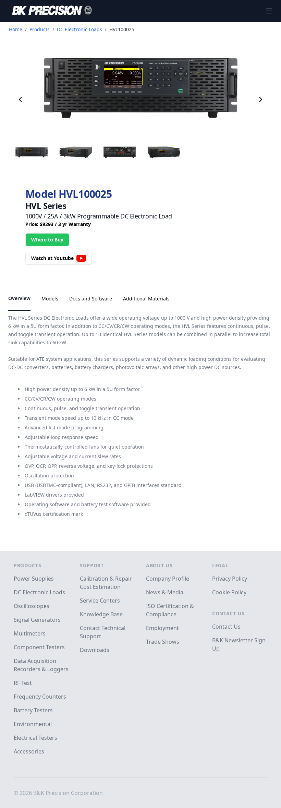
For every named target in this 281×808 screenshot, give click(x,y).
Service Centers (100, 600)
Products (39, 29)
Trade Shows (162, 641)
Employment (162, 628)
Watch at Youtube (52, 258)
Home (15, 29)
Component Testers (39, 647)
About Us (159, 565)
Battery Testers (33, 710)
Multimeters (30, 633)
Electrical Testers (35, 737)
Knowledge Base (101, 614)
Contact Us (228, 613)
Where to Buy (47, 239)
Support (92, 565)
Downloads (94, 650)
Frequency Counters (40, 696)
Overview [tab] (19, 298)
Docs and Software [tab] (90, 298)
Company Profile (167, 578)
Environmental (33, 724)
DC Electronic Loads (79, 29)
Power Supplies (34, 578)
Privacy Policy (229, 578)
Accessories (29, 751)
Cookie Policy (229, 592)
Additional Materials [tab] (146, 298)
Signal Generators (37, 619)
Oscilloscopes (31, 606)
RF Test (23, 683)
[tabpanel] (140, 423)
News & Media (164, 592)
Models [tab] (49, 298)
